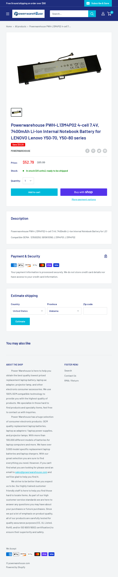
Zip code (88, 304)
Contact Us (70, 375)
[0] (109, 14)
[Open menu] (7, 14)
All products (20, 26)
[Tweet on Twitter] (99, 150)
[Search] (92, 13)
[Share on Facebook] (87, 150)
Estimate (20, 321)
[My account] (103, 13)
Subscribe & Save (100, 3)
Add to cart (34, 192)
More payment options (84, 199)
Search (68, 370)
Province (52, 304)
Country (15, 304)
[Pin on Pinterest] (93, 150)
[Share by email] (105, 150)
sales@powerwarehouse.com (31, 472)
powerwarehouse (20, 151)
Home (9, 26)
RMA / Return (71, 380)
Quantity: (16, 180)
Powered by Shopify (15, 567)
